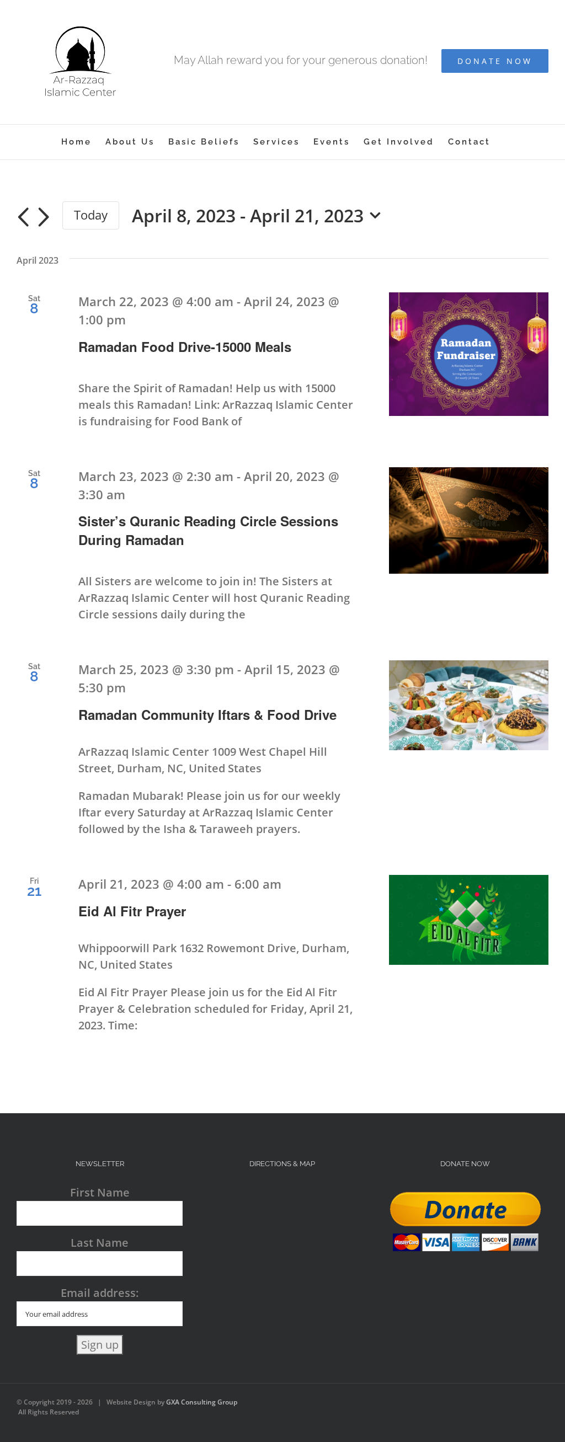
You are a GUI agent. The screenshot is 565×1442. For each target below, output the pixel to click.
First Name (100, 1192)
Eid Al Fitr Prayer (132, 910)
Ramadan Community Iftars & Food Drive (207, 714)
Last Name (100, 1242)
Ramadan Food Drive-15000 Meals (184, 346)
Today (91, 214)
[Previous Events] (23, 217)
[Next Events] (43, 217)
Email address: (99, 1292)
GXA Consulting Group (201, 1402)
